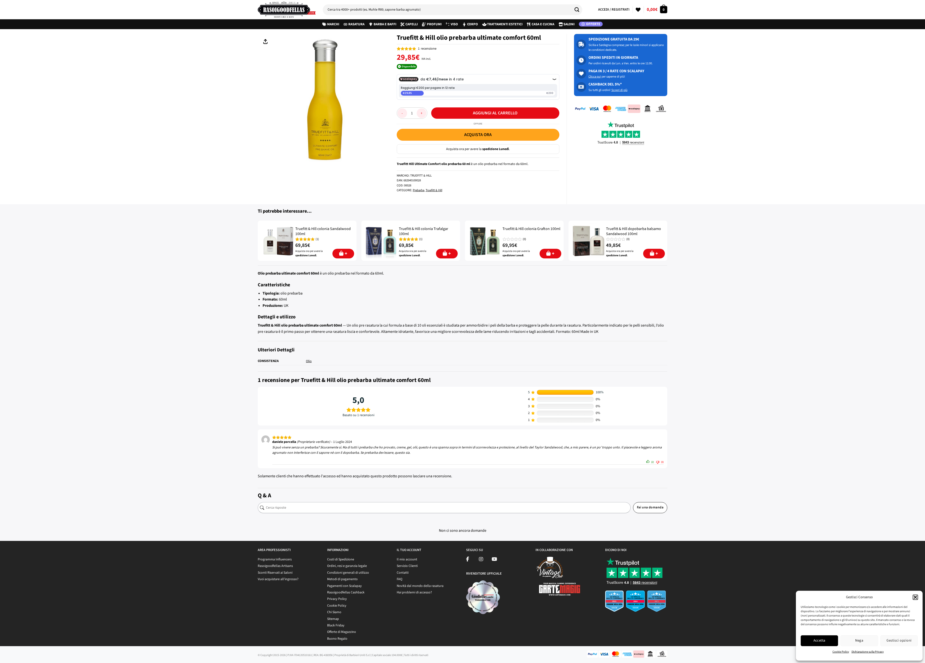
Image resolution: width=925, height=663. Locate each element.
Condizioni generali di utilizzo (348, 572)
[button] (915, 597)
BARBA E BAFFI (385, 24)
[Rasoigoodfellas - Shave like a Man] (287, 10)
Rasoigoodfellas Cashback (345, 592)
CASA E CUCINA (543, 24)
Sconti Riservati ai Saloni (275, 572)
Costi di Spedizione (340, 559)
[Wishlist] (638, 9)
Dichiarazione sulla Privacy (868, 652)
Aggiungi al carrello (495, 113)
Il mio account (407, 559)
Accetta (819, 640)
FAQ (399, 579)
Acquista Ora (478, 135)
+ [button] (346, 253)
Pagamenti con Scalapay (344, 586)
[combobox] (452, 9)
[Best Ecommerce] (636, 602)
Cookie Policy (840, 652)
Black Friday (335, 625)
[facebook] (467, 560)
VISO (454, 24)
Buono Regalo (337, 638)
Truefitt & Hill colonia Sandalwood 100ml (323, 231)
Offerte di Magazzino (341, 632)
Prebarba (418, 190)
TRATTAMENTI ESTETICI (504, 24)
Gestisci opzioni (899, 640)
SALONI (569, 24)
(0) (524, 239)
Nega (859, 640)
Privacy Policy (337, 599)
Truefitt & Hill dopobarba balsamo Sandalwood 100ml (633, 231)
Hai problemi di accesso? (414, 592)
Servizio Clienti (407, 566)
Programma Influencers (275, 559)
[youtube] (494, 560)
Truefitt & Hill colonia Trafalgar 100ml (423, 231)
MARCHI (333, 24)
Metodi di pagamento (342, 579)
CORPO (472, 24)
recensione (427, 48)
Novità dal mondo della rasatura (420, 586)
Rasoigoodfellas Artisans (275, 566)
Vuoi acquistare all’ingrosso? (278, 579)
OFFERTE (593, 24)
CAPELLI (411, 24)
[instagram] (481, 560)
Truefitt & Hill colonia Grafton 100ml (531, 228)
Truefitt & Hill (434, 190)
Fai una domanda (650, 507)
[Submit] (578, 9)
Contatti (403, 572)
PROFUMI (434, 24)
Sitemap (333, 619)
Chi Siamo (334, 612)
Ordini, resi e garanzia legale (347, 566)
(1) (317, 239)
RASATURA (356, 24)
